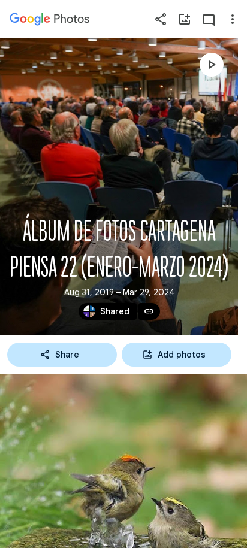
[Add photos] (185, 19)
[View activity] (209, 19)
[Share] (161, 19)
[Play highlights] (211, 64)
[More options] (233, 19)
